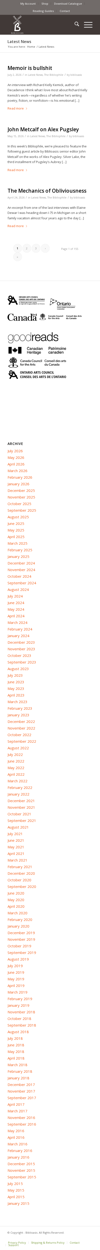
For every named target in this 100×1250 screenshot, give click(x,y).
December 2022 (21, 721)
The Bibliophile (53, 75)
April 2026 (16, 464)
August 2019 (18, 959)
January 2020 (18, 926)
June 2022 (16, 761)
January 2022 (18, 794)
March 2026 (17, 470)
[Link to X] (81, 1237)
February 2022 (20, 787)
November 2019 (21, 939)
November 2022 (21, 728)
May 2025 (16, 530)
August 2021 (18, 827)
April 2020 (16, 906)
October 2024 (19, 576)
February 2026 (20, 477)
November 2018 (21, 1011)
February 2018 (20, 1071)
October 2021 (19, 813)
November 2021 (21, 807)
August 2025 (18, 516)
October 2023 (19, 655)
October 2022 (19, 734)
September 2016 (22, 1124)
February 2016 (20, 1150)
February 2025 (20, 549)
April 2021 (16, 853)
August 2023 (18, 668)
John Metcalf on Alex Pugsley (43, 129)
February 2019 (20, 998)
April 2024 (16, 615)
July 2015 (15, 1183)
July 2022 (15, 754)
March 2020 (17, 912)
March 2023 (17, 701)
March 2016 (17, 1143)
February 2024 (20, 629)
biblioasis (76, 75)
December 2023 (21, 642)
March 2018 (17, 1064)
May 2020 (16, 899)
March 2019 (17, 992)
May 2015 (16, 1190)
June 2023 (16, 681)
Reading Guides (43, 11)
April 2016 (16, 1137)
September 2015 (22, 1176)
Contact (65, 11)
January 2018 (18, 1077)
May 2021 (16, 846)
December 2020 (21, 873)
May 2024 (16, 609)
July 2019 (15, 965)
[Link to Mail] (88, 1237)
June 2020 (16, 893)
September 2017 (22, 1097)
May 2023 (16, 688)
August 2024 (18, 589)
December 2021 (21, 800)
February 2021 (20, 866)
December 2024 (21, 563)
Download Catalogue (68, 3)
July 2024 (15, 596)
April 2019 (16, 985)
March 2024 (17, 622)
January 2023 (18, 714)
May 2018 (16, 1051)
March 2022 (17, 780)
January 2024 (18, 635)
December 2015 (21, 1163)
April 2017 (16, 1104)
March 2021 (17, 860)
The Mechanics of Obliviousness (47, 190)
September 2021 (22, 820)
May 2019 (16, 978)
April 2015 (16, 1196)
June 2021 (16, 840)
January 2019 (18, 1005)
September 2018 (22, 1025)
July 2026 (15, 450)
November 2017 (21, 1091)
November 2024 (21, 569)
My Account (28, 3)
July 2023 (15, 675)
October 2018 (19, 1018)
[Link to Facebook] (74, 1237)
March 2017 (17, 1110)
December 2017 (21, 1084)
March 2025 (17, 543)
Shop (45, 3)
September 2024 (22, 582)
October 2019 (19, 945)
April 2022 (16, 774)
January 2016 (18, 1157)
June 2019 (16, 972)
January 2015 (18, 1203)
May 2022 (16, 767)
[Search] (74, 24)
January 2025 (18, 556)
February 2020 (20, 919)
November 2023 (21, 648)
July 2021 (15, 833)
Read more (16, 108)
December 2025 (21, 490)
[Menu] (85, 24)
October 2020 (19, 879)
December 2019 (21, 932)
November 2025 (21, 497)
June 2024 (16, 602)
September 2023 (22, 662)
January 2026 (18, 483)
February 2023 (20, 708)
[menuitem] (28, 3)
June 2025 (16, 523)
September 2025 (22, 510)
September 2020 (22, 886)
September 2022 (22, 741)
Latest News (19, 41)
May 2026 (16, 457)
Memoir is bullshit (30, 68)
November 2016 (21, 1117)
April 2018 (16, 1058)
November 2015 (21, 1170)
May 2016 (16, 1130)
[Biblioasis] (41, 24)
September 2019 (22, 952)
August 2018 (18, 1031)
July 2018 (15, 1038)
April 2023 (16, 695)
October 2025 (19, 503)
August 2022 (18, 747)
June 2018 (16, 1044)
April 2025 (16, 536)
